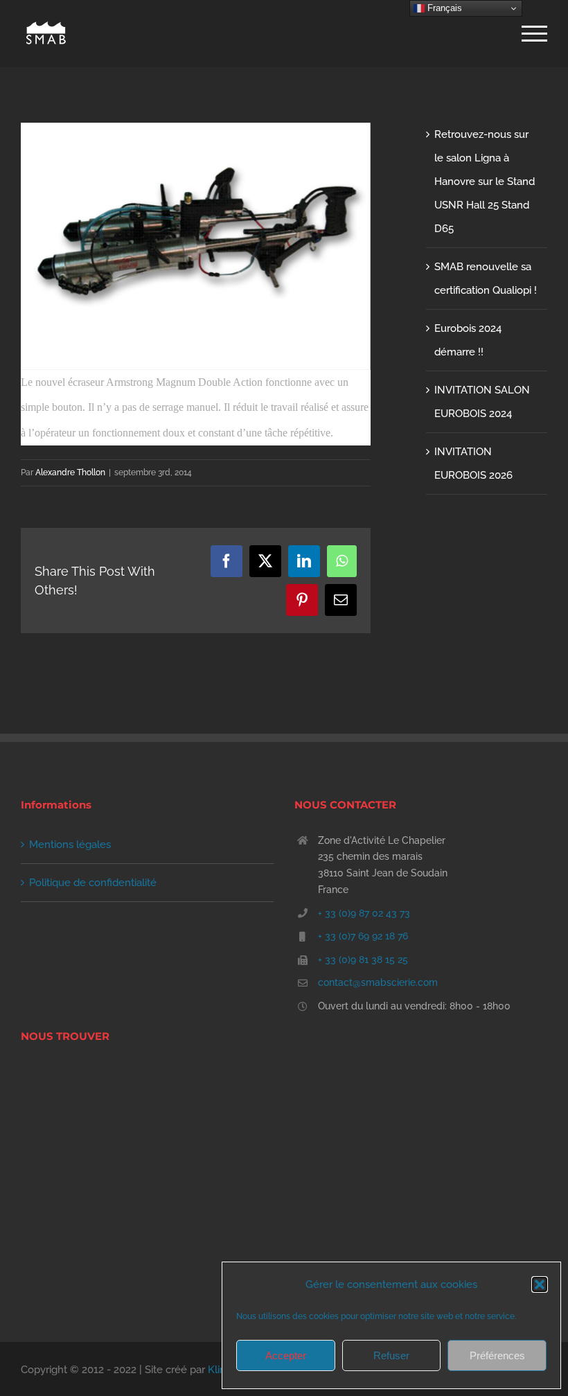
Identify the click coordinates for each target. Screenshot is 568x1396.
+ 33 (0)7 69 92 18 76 (363, 936)
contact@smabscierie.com (378, 982)
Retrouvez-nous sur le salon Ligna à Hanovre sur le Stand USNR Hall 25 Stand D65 (484, 181)
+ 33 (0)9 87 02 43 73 (364, 913)
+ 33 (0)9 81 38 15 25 (363, 959)
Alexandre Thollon (70, 472)
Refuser (391, 1355)
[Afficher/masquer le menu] (534, 34)
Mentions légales (70, 844)
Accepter (285, 1355)
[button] (540, 1284)
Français (443, 8)
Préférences (497, 1355)
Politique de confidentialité (93, 882)
